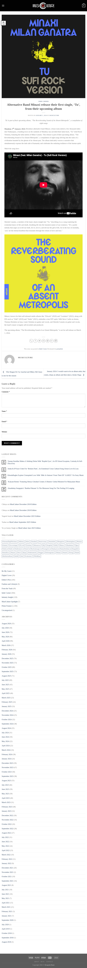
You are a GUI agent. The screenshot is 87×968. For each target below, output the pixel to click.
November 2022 (7, 820)
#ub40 (16, 556)
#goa (77, 545)
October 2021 (7, 876)
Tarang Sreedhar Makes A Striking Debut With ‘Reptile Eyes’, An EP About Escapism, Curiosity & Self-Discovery (45, 462)
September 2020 (7, 920)
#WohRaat (37, 556)
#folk (56, 545)
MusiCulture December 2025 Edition (27, 516)
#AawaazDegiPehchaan (9, 541)
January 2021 (6, 916)
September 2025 (7, 671)
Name (4, 411)
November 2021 (7, 872)
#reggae (40, 552)
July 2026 (5, 628)
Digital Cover (6, 575)
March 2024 (6, 750)
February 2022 (7, 859)
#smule (65, 552)
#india (4, 549)
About (36, 961)
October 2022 (7, 824)
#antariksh (52, 541)
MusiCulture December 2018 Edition (23, 504)
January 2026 (6, 654)
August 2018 (6, 942)
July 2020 (5, 925)
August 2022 (6, 833)
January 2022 (6, 863)
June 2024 (5, 737)
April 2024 (6, 746)
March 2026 (6, 645)
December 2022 (7, 815)
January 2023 (6, 811)
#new (19, 552)
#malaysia (55, 549)
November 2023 (7, 767)
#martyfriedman (65, 549)
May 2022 (5, 846)
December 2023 (7, 763)
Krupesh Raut (49, 965)
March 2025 (6, 698)
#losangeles (45, 549)
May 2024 (5, 741)
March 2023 (6, 802)
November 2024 (7, 715)
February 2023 (7, 807)
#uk (22, 556)
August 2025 (6, 676)
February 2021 (7, 911)
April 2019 (6, 929)
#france (62, 545)
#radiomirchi (32, 552)
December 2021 (7, 868)
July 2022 (5, 837)
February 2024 (7, 754)
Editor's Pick (6, 580)
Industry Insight (7, 597)
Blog (43, 961)
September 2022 (7, 829)
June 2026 (5, 632)
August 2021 (6, 885)
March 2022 (6, 855)
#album (21, 541)
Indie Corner (44, 101)
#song (71, 552)
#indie (10, 549)
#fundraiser (69, 545)
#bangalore (60, 541)
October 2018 (7, 933)
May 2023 (5, 794)
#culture (29, 545)
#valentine (28, 556)
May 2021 (5, 898)
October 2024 (7, 719)
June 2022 (5, 842)
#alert (27, 541)
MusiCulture (54, 115)
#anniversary (43, 541)
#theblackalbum (7, 556)
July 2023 (5, 785)
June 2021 (5, 894)
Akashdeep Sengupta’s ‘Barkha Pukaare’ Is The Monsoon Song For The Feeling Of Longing (41, 488)
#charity (4, 545)
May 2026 (5, 637)
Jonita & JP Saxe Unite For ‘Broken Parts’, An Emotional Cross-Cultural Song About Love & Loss (43, 469)
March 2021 (6, 907)
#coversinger (14, 545)
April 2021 (6, 903)
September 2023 (7, 776)
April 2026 (6, 641)
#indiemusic (18, 549)
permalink (60, 349)
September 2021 (7, 881)
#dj (44, 545)
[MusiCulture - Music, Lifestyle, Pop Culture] (43, 5)
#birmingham (70, 541)
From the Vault (7, 588)
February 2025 (7, 702)
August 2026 (6, 623)
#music (13, 552)
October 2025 (7, 667)
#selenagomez (49, 552)
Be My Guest (6, 571)
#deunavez (37, 545)
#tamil (77, 552)
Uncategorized (7, 610)
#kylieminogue (35, 549)
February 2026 (7, 650)
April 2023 (6, 798)
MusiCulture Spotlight (10, 602)
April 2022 (6, 850)
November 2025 (7, 663)
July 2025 (5, 680)
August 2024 (6, 728)
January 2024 (6, 759)
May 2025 (5, 689)
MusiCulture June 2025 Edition (29, 528)
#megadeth (75, 549)
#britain (79, 541)
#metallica (5, 552)
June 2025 (5, 685)
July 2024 (5, 733)
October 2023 (7, 772)
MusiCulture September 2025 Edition (22, 522)
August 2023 (6, 780)
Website (4, 432)
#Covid (22, 545)
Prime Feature (7, 606)
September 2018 (7, 938)
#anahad (34, 541)
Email (4, 421)
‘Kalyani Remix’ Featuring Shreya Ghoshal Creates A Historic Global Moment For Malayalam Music (44, 482)
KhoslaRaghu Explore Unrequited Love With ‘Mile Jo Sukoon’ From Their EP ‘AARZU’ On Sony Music (46, 475)
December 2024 (7, 711)
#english (49, 545)
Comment (6, 392)
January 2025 (6, 706)
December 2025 (7, 658)
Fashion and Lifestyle (9, 584)
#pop (24, 552)
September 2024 (7, 724)
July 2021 (5, 890)
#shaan (58, 552)
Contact (49, 961)
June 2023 (5, 789)
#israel (26, 549)
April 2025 (6, 693)
